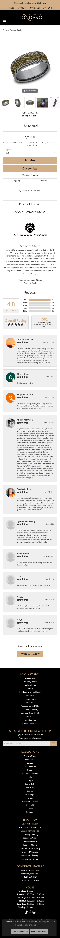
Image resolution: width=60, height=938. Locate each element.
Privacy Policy (40, 922)
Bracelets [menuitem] (30, 695)
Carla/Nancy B (30, 766)
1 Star (25, 311)
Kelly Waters (30, 787)
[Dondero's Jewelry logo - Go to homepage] (30, 17)
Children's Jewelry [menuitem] (30, 709)
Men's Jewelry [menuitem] (30, 699)
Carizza (30, 762)
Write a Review (29, 653)
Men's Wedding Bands (13, 30)
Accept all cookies (39, 931)
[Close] (56, 3)
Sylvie (30, 808)
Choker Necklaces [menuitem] (30, 723)
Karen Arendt (23, 553)
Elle (30, 777)
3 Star (25, 305)
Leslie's (30, 791)
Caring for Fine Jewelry (30, 848)
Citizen (30, 770)
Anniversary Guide (30, 858)
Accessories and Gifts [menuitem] (30, 706)
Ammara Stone (30, 755)
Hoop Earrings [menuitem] (30, 720)
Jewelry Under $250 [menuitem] (30, 713)
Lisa (19, 576)
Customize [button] (29, 168)
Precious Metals (30, 844)
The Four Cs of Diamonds (30, 827)
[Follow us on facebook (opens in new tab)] (30, 912)
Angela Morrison (25, 419)
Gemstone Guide (30, 841)
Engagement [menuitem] (30, 677)
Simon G (30, 805)
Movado (30, 798)
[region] (30, 66)
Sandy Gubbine (24, 489)
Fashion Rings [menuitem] (30, 684)
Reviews (30, 292)
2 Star (25, 308)
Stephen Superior (25, 394)
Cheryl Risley (23, 374)
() (53, 300)
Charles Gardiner (25, 339)
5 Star (25, 300)
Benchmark (30, 759)
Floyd (19, 619)
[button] (11, 8)
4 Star (25, 303)
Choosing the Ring (30, 834)
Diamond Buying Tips (30, 830)
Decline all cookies (20, 931)
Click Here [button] (41, 3)
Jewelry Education (30, 823)
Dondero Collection (30, 773)
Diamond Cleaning (30, 851)
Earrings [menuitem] (30, 688)
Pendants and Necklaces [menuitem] (30, 691)
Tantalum (30, 812)
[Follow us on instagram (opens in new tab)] (34, 912)
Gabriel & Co (30, 784)
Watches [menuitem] (30, 702)
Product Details (30, 204)
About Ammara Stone (30, 211)
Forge (30, 780)
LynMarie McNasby (26, 521)
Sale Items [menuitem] (30, 716)
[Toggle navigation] (4, 19)
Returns (44, 181)
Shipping (16, 181)
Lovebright (30, 794)
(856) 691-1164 (30, 115)
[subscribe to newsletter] (53, 743)
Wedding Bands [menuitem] (30, 681)
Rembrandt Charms (30, 801)
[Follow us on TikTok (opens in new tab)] (26, 912)
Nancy (20, 596)
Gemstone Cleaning (30, 855)
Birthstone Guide (30, 837)
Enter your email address (30, 738)
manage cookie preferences (27, 925)
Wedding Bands (30, 283)
